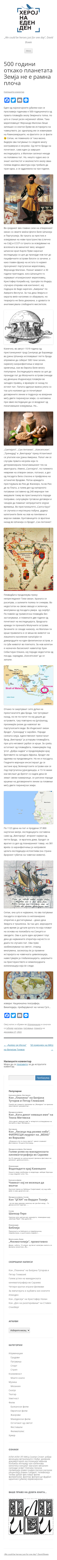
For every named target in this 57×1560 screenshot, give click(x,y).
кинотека (14, 1465)
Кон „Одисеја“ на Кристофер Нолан (28, 1299)
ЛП (21, 1456)
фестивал (28, 1474)
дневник (45, 1458)
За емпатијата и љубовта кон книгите (29, 1290)
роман (24, 1472)
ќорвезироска (35, 1478)
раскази (47, 1470)
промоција (14, 1470)
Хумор (12, 1435)
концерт (23, 1465)
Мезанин (16, 1386)
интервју (23, 1463)
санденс (32, 1472)
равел (24, 1470)
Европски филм (19, 1410)
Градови (15, 1357)
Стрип (14, 1369)
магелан (18, 1028)
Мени (28, 51)
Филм (12, 1402)
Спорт (14, 1365)
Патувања (16, 1361)
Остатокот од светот (22, 1422)
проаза (38, 1467)
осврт (21, 1467)
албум (48, 1456)
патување (28, 1028)
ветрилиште (26, 1458)
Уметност (14, 1398)
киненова (38, 1463)
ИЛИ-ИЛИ (14, 1456)
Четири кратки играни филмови (26, 1286)
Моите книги (18, 1377)
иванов (43, 1461)
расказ (39, 1470)
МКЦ (26, 1456)
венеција (14, 1458)
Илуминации (34, 1024)
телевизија (44, 1472)
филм (37, 1474)
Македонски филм (20, 1418)
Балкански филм (19, 1406)
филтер (27, 1476)
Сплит (41, 1456)
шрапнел (14, 1478)
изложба (13, 1463)
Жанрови (16, 1414)
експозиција (31, 1461)
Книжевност (15, 1373)
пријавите (22, 1064)
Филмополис (17, 1431)
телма (12, 1474)
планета (38, 1028)
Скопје (12, 1390)
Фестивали (16, 1427)
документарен (16, 1461)
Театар (12, 1394)
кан (31, 1463)
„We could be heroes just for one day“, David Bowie (26, 1554)
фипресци (37, 1476)
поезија (29, 1467)
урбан (19, 1474)
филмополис (15, 1476)
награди (13, 1467)
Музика (13, 1382)
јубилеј (9, 1028)
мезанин (43, 1465)
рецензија (14, 1472)
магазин (33, 1465)
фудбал (47, 1476)
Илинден (14, 1294)
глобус (36, 1458)
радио (31, 1470)
